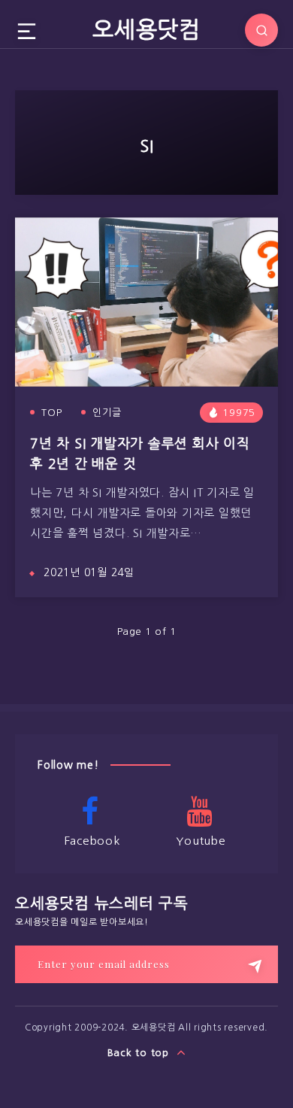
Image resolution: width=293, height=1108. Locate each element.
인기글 (107, 412)
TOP (51, 412)
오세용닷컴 (146, 29)
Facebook (92, 840)
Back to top (140, 1053)
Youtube (200, 840)
